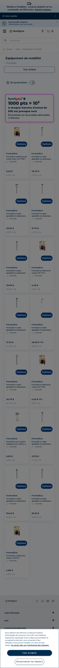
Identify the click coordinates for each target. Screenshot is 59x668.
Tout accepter (29, 653)
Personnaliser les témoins (29, 661)
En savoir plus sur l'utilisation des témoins (30, 645)
